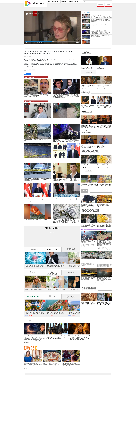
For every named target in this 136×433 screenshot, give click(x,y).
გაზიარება (28, 73)
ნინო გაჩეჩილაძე (30, 69)
